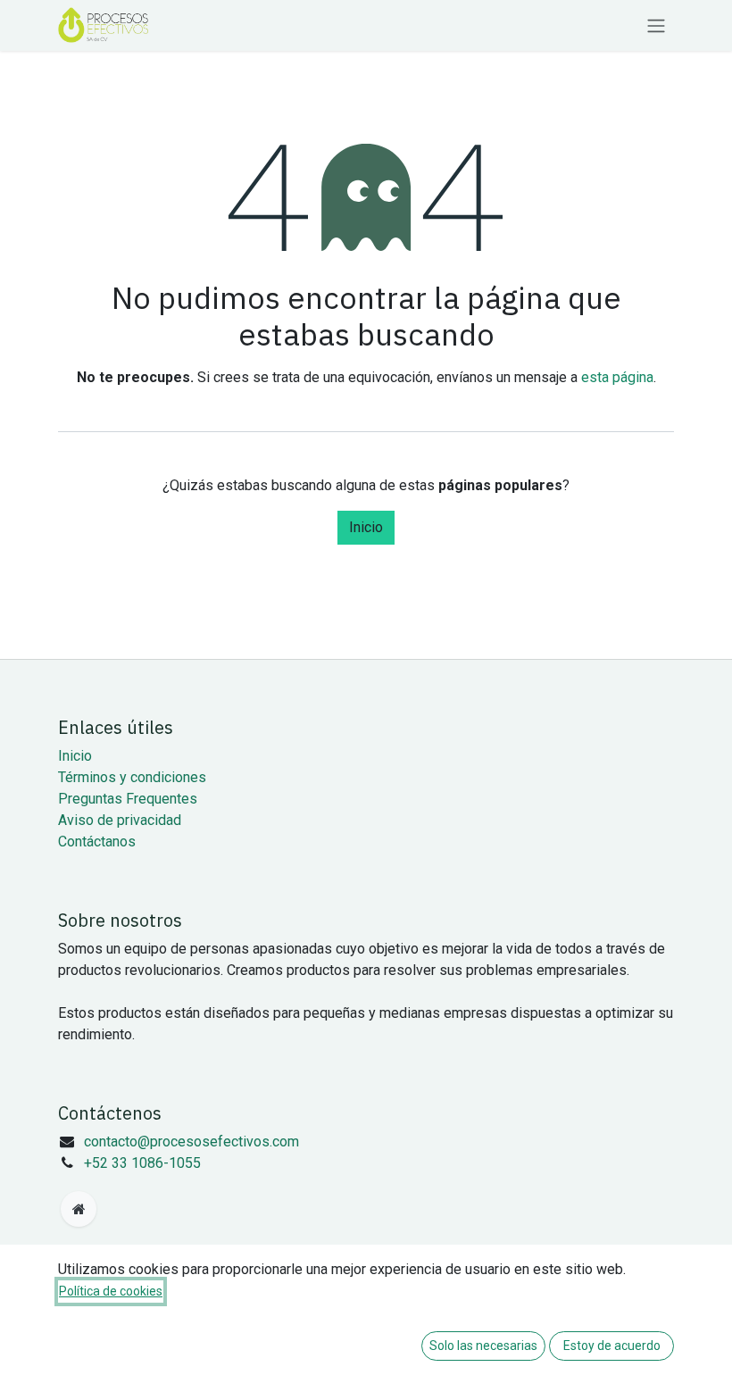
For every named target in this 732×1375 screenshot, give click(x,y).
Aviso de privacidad (119, 820)
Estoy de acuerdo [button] (612, 1345)
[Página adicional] (78, 1209)
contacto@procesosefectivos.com (191, 1141)
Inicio (366, 527)
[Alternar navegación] (656, 25)
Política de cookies (110, 1291)
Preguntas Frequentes (127, 798)
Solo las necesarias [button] (483, 1345)
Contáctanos (97, 841)
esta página (617, 377)
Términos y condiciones (132, 777)
